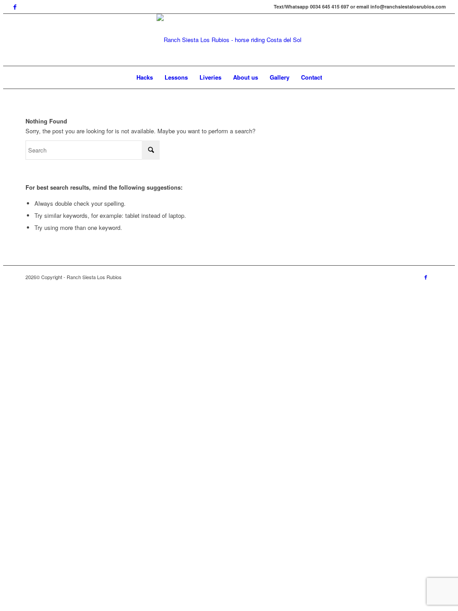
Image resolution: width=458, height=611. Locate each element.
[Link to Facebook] (14, 6)
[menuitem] (145, 77)
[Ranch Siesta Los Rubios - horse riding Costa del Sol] (229, 40)
